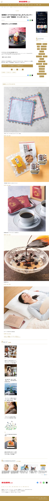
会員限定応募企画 (41, 71)
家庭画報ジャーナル (41, 66)
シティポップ (42, 51)
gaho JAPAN (15, 489)
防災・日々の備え (43, 46)
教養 (28, 4)
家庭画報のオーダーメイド (21, 489)
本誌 (28, 486)
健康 (25, 4)
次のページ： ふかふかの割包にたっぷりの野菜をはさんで (12, 65)
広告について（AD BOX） (18, 492)
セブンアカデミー (11, 489)
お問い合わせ (12, 492)
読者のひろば (42, 76)
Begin (31, 489)
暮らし (19, 4)
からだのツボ (45, 56)
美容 (22, 4)
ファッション (14, 4)
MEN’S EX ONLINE (27, 489)
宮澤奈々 (14, 72)
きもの (32, 4)
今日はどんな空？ (39, 56)
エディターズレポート (42, 61)
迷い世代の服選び (41, 68)
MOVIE (38, 46)
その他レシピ (9, 72)
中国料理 (3, 72)
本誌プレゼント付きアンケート (41, 73)
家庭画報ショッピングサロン (5, 489)
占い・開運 (36, 4)
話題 (40, 4)
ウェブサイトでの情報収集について (6, 492)
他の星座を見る (42, 30)
